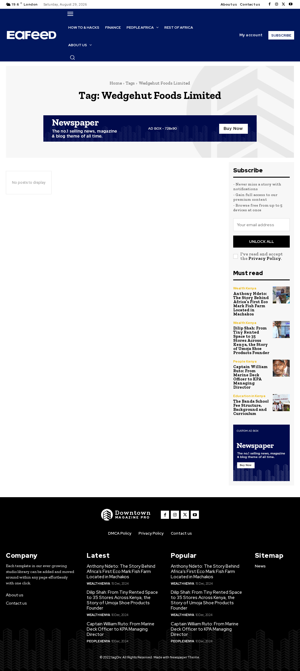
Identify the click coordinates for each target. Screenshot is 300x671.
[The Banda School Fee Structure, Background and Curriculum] (281, 402)
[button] (72, 57)
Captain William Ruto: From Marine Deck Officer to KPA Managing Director (250, 377)
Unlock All (261, 241)
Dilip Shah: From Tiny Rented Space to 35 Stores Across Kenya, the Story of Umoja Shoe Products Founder (251, 340)
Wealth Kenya (244, 288)
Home (116, 83)
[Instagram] (276, 4)
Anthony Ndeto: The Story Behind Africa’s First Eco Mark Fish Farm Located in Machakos (251, 304)
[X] (283, 4)
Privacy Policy (264, 258)
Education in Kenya (249, 396)
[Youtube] (290, 4)
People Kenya (245, 361)
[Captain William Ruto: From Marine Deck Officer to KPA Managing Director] (281, 368)
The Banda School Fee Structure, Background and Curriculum (251, 407)
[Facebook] (269, 4)
